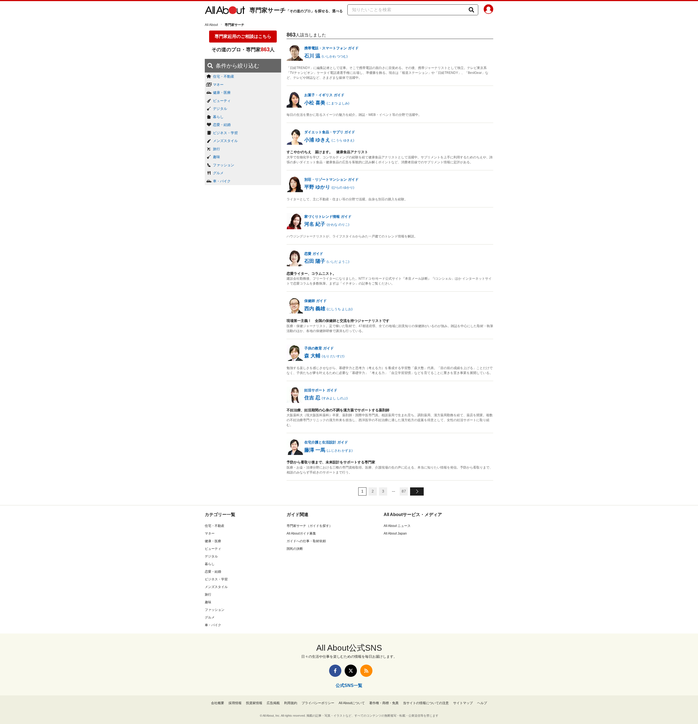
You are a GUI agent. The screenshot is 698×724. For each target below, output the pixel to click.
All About (211, 25)
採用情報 (235, 703)
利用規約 (290, 703)
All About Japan (395, 533)
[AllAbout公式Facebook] (335, 671)
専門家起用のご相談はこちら (243, 36)
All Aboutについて (352, 703)
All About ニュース (397, 526)
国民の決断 (295, 549)
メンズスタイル (225, 141)
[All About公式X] (351, 671)
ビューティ (222, 101)
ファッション (223, 165)
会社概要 (217, 703)
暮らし (218, 117)
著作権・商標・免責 (384, 703)
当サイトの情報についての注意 (426, 703)
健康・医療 (222, 92)
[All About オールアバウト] (225, 10)
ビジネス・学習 (225, 133)
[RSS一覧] (366, 671)
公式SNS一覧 (349, 685)
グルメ (218, 173)
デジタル (220, 109)
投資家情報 (254, 703)
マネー (218, 85)
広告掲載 (273, 703)
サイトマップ (463, 703)
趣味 (216, 157)
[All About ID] (488, 10)
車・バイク (222, 181)
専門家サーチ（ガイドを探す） (309, 526)
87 (404, 491)
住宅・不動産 (223, 76)
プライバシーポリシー (318, 703)
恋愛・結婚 (222, 125)
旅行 (216, 149)
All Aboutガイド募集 (301, 533)
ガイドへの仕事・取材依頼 (306, 541)
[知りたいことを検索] (471, 9)
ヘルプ (482, 703)
